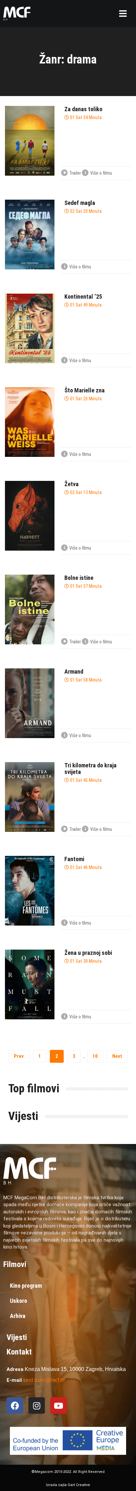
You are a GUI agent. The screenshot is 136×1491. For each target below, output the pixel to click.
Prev (19, 1056)
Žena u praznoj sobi (88, 952)
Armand (73, 671)
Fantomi (74, 859)
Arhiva (17, 1315)
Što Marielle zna (84, 390)
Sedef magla (79, 202)
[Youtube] (58, 1405)
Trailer (75, 173)
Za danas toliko (83, 109)
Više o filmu (101, 173)
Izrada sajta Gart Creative (68, 1485)
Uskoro (18, 1300)
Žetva (71, 484)
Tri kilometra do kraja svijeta (90, 768)
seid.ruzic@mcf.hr (44, 1380)
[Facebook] (15, 1405)
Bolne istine (78, 577)
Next (117, 1056)
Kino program (26, 1285)
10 (95, 1056)
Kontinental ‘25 (83, 296)
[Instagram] (36, 1405)
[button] (123, 13)
